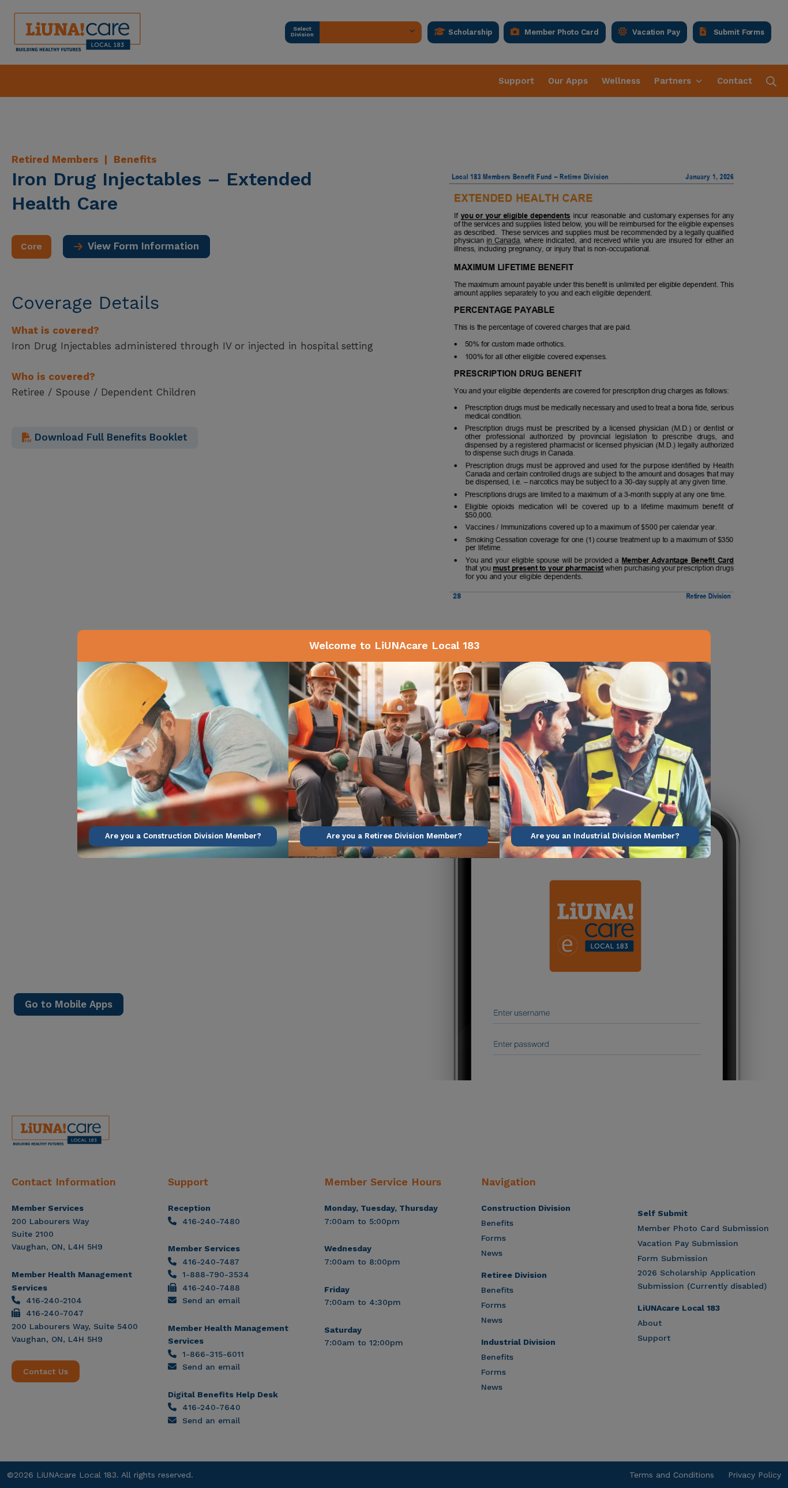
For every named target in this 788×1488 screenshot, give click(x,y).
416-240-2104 (54, 1300)
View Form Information (140, 246)
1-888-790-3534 (215, 1274)
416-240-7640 (211, 1407)
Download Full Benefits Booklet (109, 437)
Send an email (211, 1300)
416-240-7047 (55, 1313)
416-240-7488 (211, 1287)
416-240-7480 (211, 1221)
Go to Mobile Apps (68, 1004)
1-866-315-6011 (213, 1354)
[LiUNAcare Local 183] (77, 32)
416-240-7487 (210, 1261)
